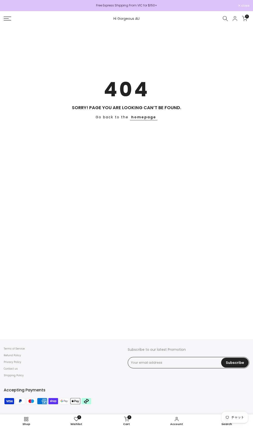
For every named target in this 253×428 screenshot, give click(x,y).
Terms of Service (14, 349)
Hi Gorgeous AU (126, 18)
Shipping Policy (14, 375)
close (10, 5)
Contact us (11, 369)
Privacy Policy (12, 362)
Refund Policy (12, 355)
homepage (143, 117)
